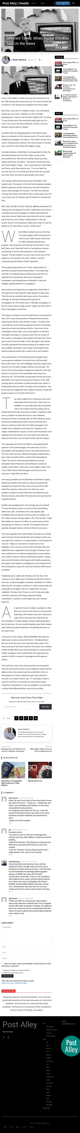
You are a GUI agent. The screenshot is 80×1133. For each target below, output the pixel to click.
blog (30, 777)
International (58, 65)
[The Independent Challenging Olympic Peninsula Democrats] (58, 78)
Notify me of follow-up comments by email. (16, 970)
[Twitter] (8, 1037)
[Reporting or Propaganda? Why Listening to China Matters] (13, 770)
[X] (21, 718)
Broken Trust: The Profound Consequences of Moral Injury (69, 88)
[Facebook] (16, 718)
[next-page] (59, 105)
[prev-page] (56, 105)
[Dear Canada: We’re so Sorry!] (58, 64)
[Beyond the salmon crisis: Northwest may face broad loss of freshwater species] (58, 142)
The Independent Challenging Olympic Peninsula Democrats (70, 79)
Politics (57, 72)
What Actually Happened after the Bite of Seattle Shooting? (69, 154)
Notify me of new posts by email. (13, 973)
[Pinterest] (26, 718)
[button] (73, 3)
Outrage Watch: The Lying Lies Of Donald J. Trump (70, 71)
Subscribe (45, 707)
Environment (58, 144)
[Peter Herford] (5, 60)
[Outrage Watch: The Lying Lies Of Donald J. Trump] (58, 70)
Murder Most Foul (35, 781)
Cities (56, 154)
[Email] (31, 718)
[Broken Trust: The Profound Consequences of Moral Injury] (58, 86)
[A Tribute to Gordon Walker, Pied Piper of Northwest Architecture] (58, 96)
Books (57, 98)
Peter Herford (19, 59)
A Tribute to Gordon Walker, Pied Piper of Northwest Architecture (70, 97)
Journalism (9, 33)
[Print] (36, 718)
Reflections (58, 88)
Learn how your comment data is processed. (14, 983)
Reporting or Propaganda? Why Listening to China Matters (11, 783)
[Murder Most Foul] (40, 770)
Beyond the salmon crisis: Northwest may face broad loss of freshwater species (70, 144)
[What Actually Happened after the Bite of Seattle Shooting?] (58, 152)
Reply (10, 823)
